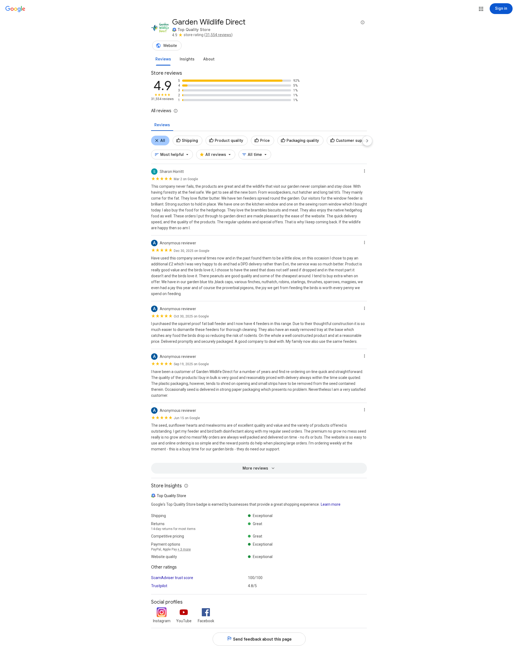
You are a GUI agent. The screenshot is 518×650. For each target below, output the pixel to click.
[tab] (163, 59)
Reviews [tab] (162, 124)
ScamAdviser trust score (172, 578)
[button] (481, 9)
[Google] (15, 9)
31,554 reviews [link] (218, 35)
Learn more (330, 504)
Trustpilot (159, 586)
